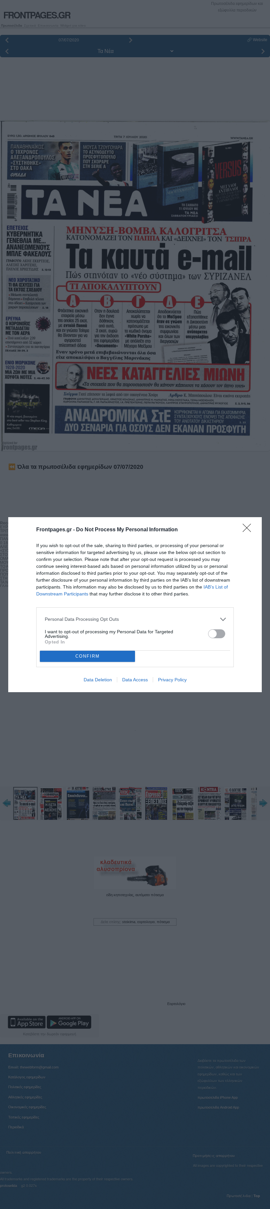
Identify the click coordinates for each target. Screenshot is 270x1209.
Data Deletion (98, 679)
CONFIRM (87, 656)
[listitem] (135, 619)
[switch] (216, 633)
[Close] (249, 530)
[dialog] (135, 604)
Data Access (135, 679)
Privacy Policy (172, 679)
